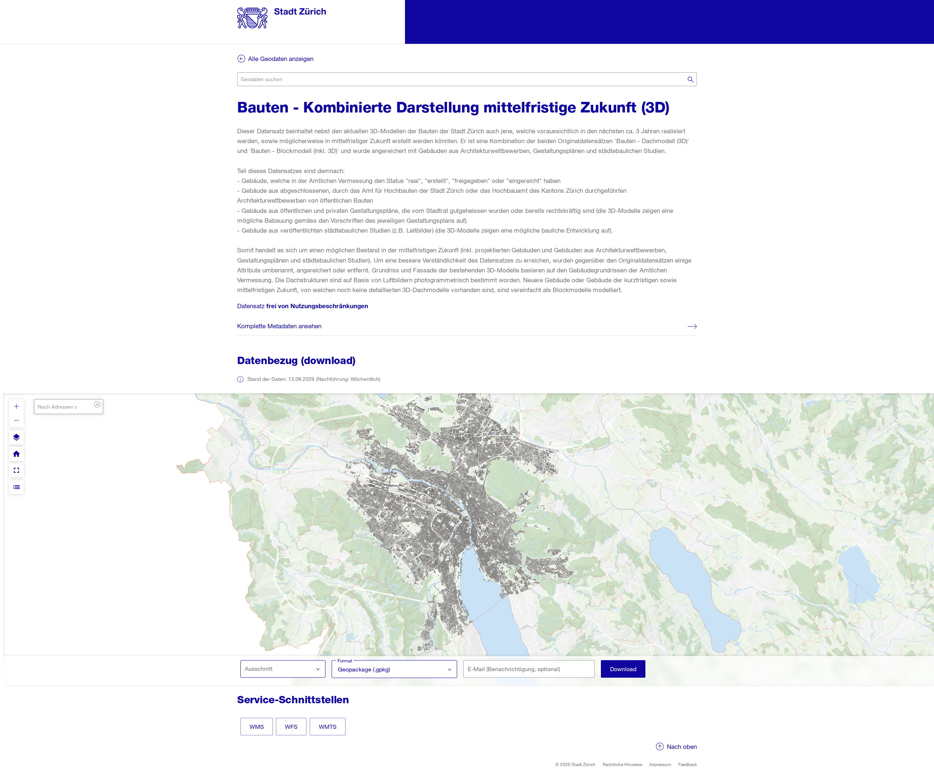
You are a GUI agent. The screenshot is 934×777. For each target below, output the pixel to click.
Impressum (660, 764)
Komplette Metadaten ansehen (279, 326)
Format (344, 660)
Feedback (687, 764)
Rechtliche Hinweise (622, 764)
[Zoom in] (16, 406)
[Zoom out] (16, 420)
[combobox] (467, 79)
